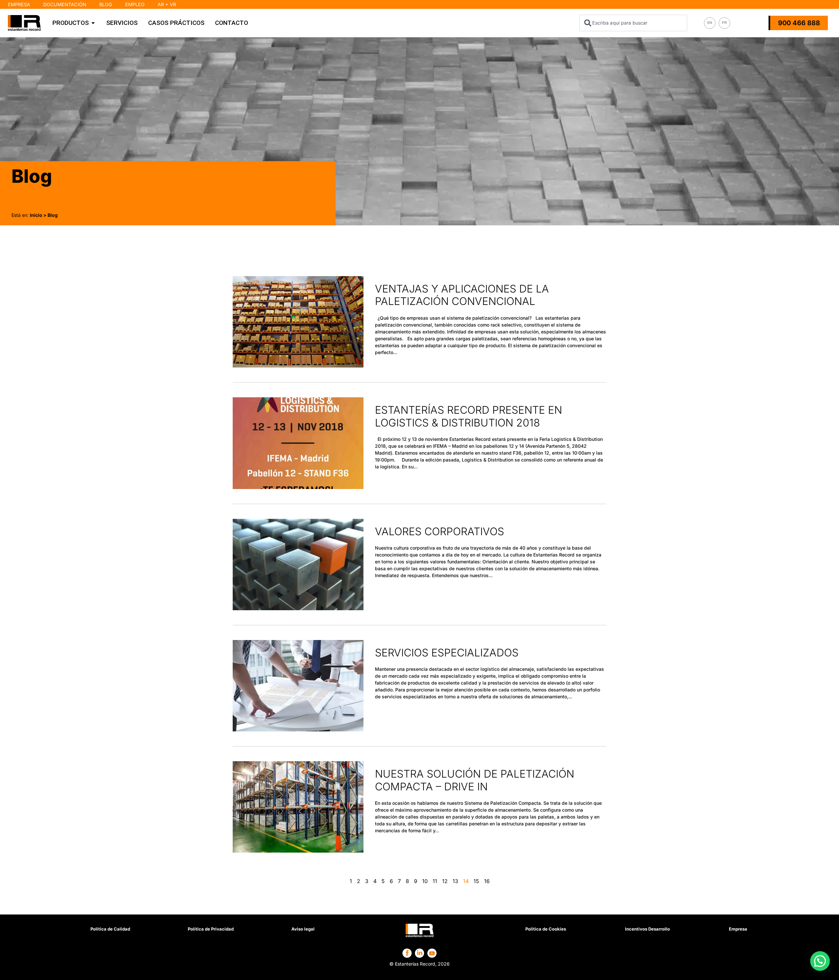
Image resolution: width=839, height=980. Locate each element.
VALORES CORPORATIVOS (439, 531)
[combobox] (633, 23)
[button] (820, 961)
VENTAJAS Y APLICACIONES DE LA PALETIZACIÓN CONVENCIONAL (462, 295)
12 (445, 881)
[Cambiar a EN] (709, 23)
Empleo (135, 4)
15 (476, 881)
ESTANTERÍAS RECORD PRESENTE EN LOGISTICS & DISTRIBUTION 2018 (468, 416)
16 (487, 881)
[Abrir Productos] (93, 23)
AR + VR (167, 4)
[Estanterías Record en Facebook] (407, 953)
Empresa (19, 4)
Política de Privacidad (211, 929)
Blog (105, 4)
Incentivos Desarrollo (647, 929)
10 (425, 881)
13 (455, 881)
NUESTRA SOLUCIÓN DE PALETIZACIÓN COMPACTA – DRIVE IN (474, 780)
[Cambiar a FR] (724, 23)
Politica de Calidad (110, 929)
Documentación (64, 4)
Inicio (36, 215)
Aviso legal (303, 929)
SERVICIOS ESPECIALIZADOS (446, 652)
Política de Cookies (545, 929)
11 (435, 881)
